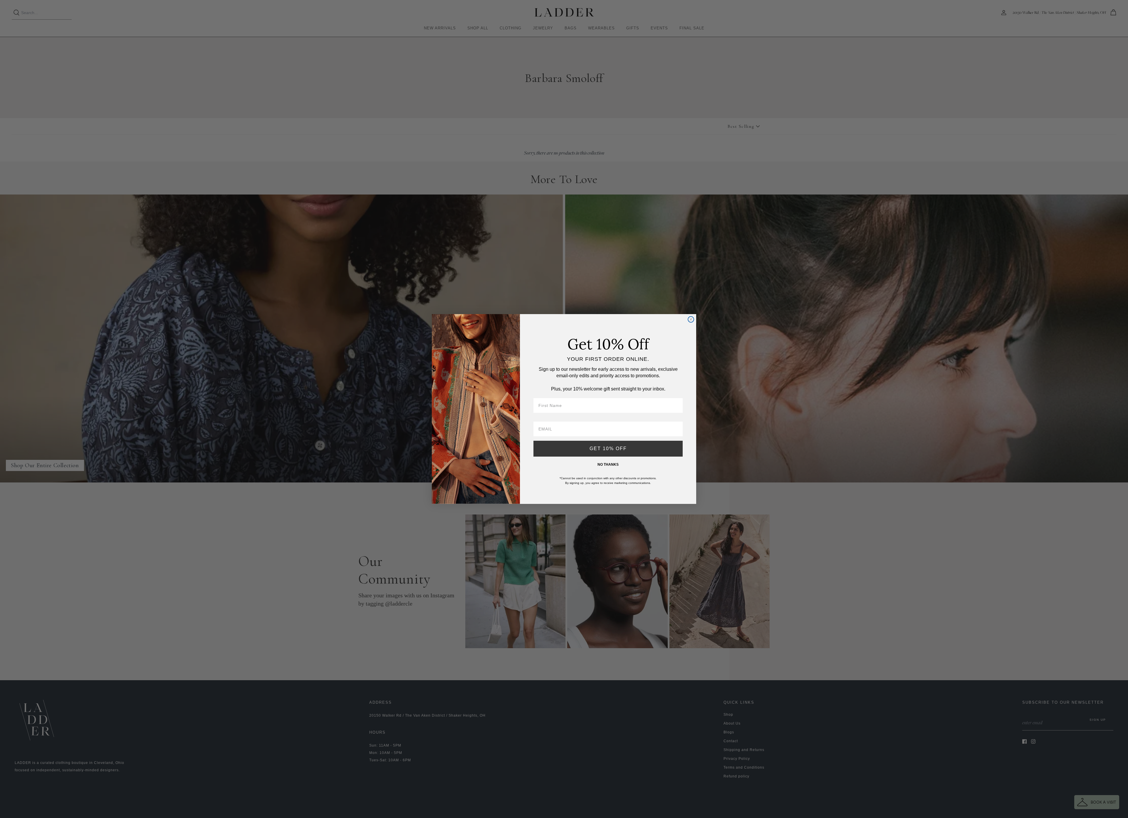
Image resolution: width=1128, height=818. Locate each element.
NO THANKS (608, 464)
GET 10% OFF (608, 448)
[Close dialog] (691, 319)
